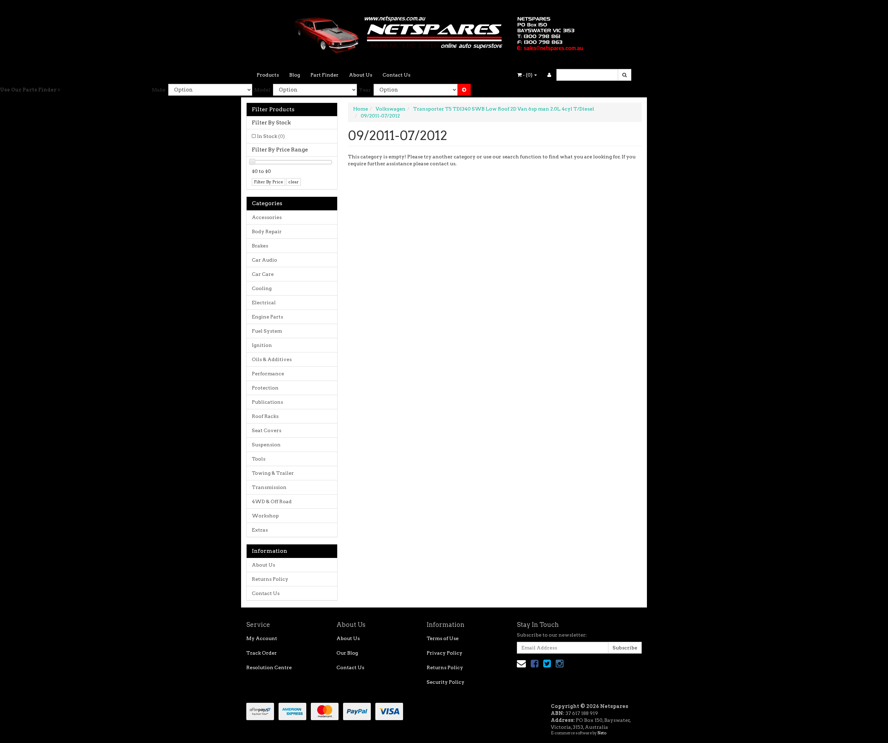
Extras (260, 530)
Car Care (263, 274)
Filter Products (273, 109)
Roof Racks (265, 416)
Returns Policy (270, 579)
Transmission (269, 487)
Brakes (260, 245)
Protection (265, 388)
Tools (258, 459)
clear (293, 181)
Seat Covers (266, 430)
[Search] (624, 75)
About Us (360, 75)
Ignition (262, 345)
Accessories (267, 217)
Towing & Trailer (273, 473)
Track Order (261, 653)
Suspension (266, 444)
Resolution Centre (269, 667)
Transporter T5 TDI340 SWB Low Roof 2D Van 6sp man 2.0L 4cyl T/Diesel (503, 109)
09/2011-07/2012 (380, 116)
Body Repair (267, 231)
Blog (294, 75)
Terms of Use (443, 638)
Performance (268, 373)
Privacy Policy (444, 653)
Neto (601, 733)
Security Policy (445, 682)
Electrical (264, 302)
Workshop (265, 515)
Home (360, 109)
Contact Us (396, 75)
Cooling (262, 288)
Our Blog (347, 653)
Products (268, 75)
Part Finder (324, 75)
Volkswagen (390, 109)
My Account (261, 638)
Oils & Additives (272, 359)
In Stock (271, 136)
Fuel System (267, 331)
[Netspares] (444, 32)
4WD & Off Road (272, 501)
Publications (267, 402)
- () (527, 75)
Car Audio (264, 260)
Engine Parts (267, 317)
